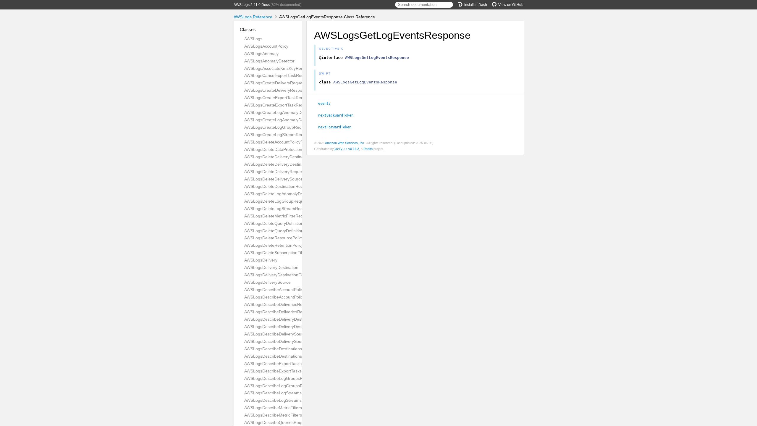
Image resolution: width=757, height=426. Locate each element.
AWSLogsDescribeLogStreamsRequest (280, 392)
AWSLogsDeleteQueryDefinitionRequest (281, 223)
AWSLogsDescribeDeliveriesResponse (280, 311)
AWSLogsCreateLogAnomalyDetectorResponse (288, 119)
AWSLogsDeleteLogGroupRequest (276, 201)
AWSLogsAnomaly (261, 53)
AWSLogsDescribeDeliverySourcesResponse (286, 341)
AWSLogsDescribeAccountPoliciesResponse (285, 297)
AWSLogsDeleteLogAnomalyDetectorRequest (286, 193)
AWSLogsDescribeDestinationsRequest (281, 348)
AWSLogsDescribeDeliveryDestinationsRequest (288, 319)
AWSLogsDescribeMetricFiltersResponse (282, 415)
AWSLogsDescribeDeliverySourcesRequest (284, 334)
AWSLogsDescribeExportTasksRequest (280, 363)
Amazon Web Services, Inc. (345, 143)
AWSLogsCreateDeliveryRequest (275, 82)
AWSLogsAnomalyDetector (269, 61)
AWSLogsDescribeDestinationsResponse (282, 356)
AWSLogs (253, 38)
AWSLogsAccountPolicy (266, 46)
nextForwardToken (337, 127)
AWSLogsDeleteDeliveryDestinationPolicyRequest (290, 156)
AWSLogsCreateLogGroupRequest (277, 127)
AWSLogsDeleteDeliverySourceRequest (281, 179)
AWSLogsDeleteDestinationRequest (277, 186)
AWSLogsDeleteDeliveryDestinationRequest (285, 164)
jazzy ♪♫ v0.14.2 (347, 149)
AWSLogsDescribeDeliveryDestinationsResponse (290, 326)
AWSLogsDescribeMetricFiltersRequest (281, 407)
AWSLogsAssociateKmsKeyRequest (277, 68)
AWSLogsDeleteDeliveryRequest (274, 171)
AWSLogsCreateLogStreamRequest (277, 134)
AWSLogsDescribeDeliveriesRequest (278, 304)
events (327, 103)
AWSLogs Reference (253, 16)
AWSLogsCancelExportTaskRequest (278, 75)
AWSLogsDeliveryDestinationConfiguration (283, 274)
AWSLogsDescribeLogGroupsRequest (280, 378)
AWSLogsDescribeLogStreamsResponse (282, 400)
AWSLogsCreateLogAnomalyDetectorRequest (287, 112)
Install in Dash (475, 5)
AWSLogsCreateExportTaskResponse (279, 105)
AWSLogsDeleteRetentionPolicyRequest (281, 245)
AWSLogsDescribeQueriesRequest (276, 422)
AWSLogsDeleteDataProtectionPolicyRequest (286, 149)
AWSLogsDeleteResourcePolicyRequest (281, 237)
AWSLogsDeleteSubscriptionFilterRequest (283, 252)
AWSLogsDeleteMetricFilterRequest (277, 216)
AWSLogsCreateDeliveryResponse (276, 90)
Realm (368, 149)
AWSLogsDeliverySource (267, 282)
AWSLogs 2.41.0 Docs (252, 5)
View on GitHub (510, 5)
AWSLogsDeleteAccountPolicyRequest (280, 142)
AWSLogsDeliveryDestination (271, 267)
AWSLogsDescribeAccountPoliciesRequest (284, 289)
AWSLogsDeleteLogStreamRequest (277, 208)
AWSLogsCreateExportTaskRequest (277, 97)
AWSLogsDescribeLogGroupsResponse (281, 385)
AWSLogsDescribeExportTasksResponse (282, 371)
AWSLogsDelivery (260, 260)
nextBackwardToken (338, 115)
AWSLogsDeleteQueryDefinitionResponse (283, 230)
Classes (248, 29)
